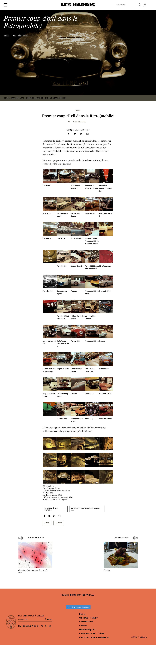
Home (82, 614)
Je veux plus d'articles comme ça (85, 509)
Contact (83, 626)
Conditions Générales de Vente (94, 638)
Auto (47, 523)
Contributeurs (86, 622)
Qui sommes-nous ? (88, 618)
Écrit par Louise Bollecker (78, 130)
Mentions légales (87, 630)
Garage (58, 523)
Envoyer (48, 619)
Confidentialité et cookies (91, 634)
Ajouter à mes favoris (51, 509)
